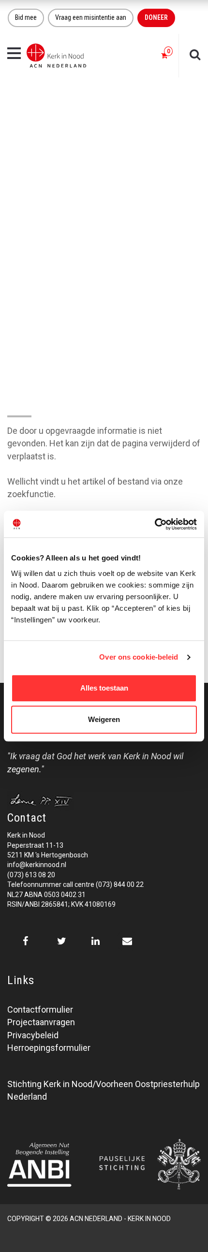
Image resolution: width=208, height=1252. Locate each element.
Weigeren (104, 719)
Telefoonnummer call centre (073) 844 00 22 (75, 884)
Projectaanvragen (41, 1022)
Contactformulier (40, 1009)
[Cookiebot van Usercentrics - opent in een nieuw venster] (154, 524)
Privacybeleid (33, 1035)
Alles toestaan (104, 688)
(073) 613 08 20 (31, 875)
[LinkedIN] (95, 941)
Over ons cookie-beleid (138, 657)
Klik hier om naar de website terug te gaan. (88, 469)
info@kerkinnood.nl (36, 865)
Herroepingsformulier (48, 1048)
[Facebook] (25, 941)
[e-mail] (127, 941)
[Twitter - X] (62, 941)
